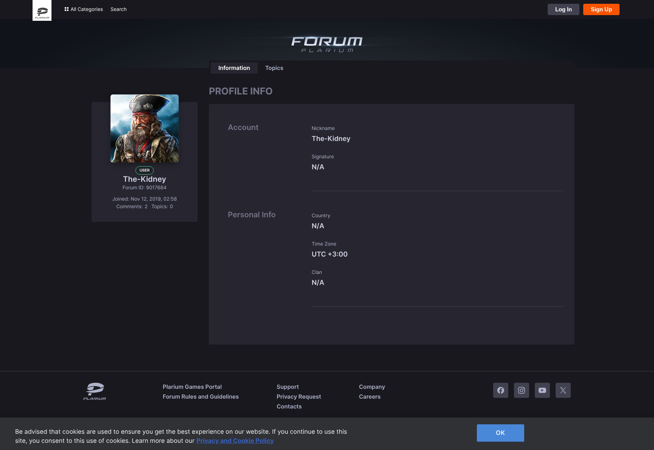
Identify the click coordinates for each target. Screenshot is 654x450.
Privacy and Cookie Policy (235, 440)
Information (234, 67)
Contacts (289, 406)
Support (288, 386)
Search (119, 9)
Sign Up (601, 9)
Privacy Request (299, 396)
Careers (369, 396)
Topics (274, 67)
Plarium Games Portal (192, 386)
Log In (563, 9)
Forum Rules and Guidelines (201, 396)
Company (372, 386)
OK (500, 432)
